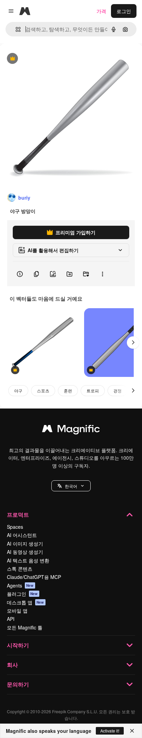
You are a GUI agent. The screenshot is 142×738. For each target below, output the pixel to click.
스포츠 (43, 390)
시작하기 (18, 645)
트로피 (93, 390)
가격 (101, 11)
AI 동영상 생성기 (25, 551)
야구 (18, 390)
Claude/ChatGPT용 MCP (34, 576)
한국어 (71, 486)
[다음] (133, 342)
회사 (12, 665)
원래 (39, 59)
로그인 (123, 11)
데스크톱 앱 (25, 602)
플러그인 (22, 593)
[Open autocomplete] (15, 29)
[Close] (132, 731)
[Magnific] (71, 430)
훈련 (68, 390)
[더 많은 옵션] (102, 274)
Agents (20, 585)
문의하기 (18, 684)
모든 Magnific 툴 (24, 627)
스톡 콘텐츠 (19, 568)
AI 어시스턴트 (22, 535)
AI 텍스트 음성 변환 (28, 560)
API (10, 618)
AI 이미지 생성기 (25, 543)
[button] (71, 485)
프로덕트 (18, 514)
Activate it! (109, 731)
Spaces (15, 526)
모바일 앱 (17, 610)
